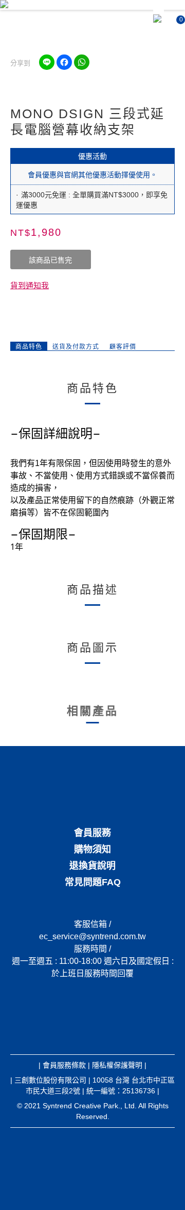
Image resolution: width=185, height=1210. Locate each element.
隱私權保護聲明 (117, 1065)
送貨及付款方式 (75, 346)
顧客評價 (122, 346)
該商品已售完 (50, 260)
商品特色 (28, 346)
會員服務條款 (64, 1065)
